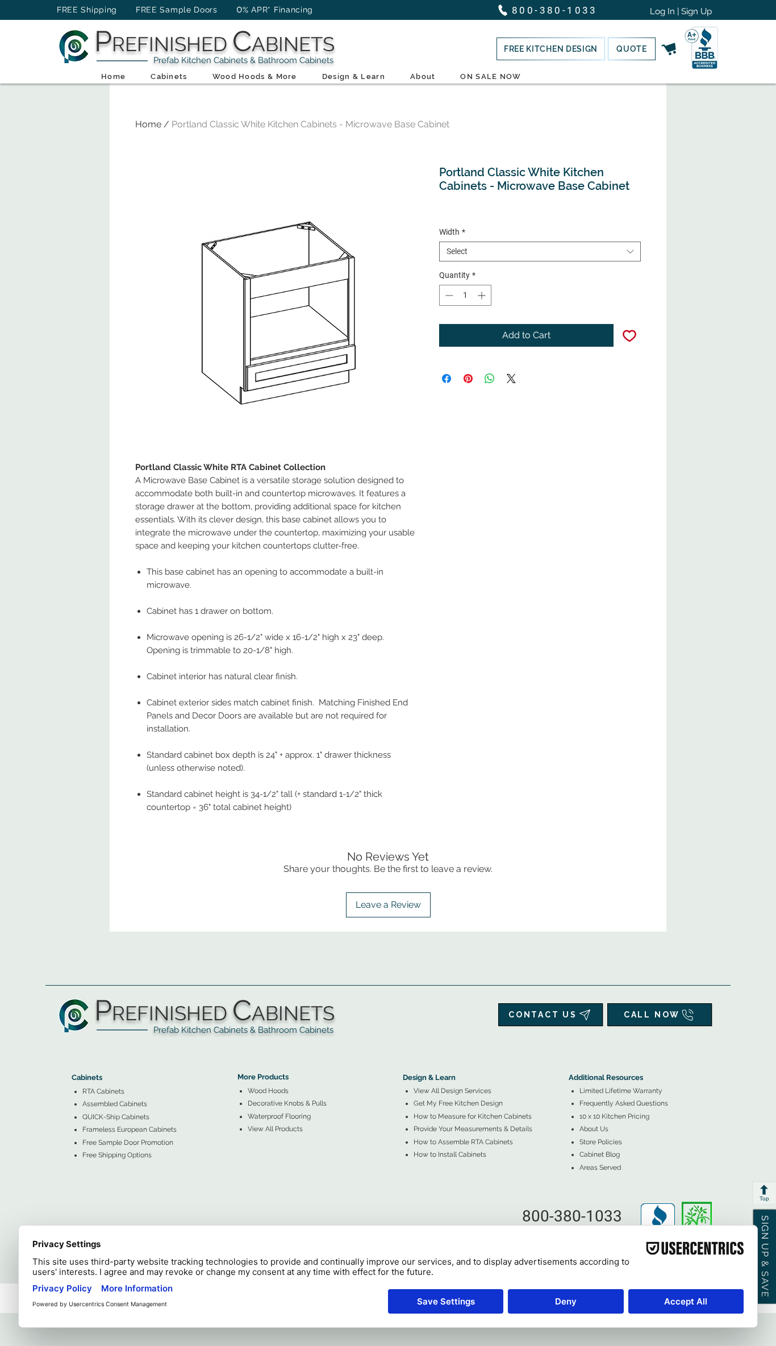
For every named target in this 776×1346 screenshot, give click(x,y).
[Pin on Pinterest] (468, 378)
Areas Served (600, 1167)
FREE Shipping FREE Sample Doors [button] (142, 9)
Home (148, 124)
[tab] (78, 1046)
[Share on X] (511, 378)
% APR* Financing (278, 9)
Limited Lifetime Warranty (620, 1091)
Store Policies (600, 1142)
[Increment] (482, 295)
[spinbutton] (465, 295)
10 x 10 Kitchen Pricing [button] (614, 1116)
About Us (593, 1129)
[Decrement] (448, 295)
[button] (551, 49)
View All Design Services (452, 1091)
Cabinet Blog (599, 1154)
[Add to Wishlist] (629, 335)
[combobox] (540, 251)
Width (452, 231)
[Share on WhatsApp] (490, 378)
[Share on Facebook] (446, 378)
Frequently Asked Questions (623, 1103)
